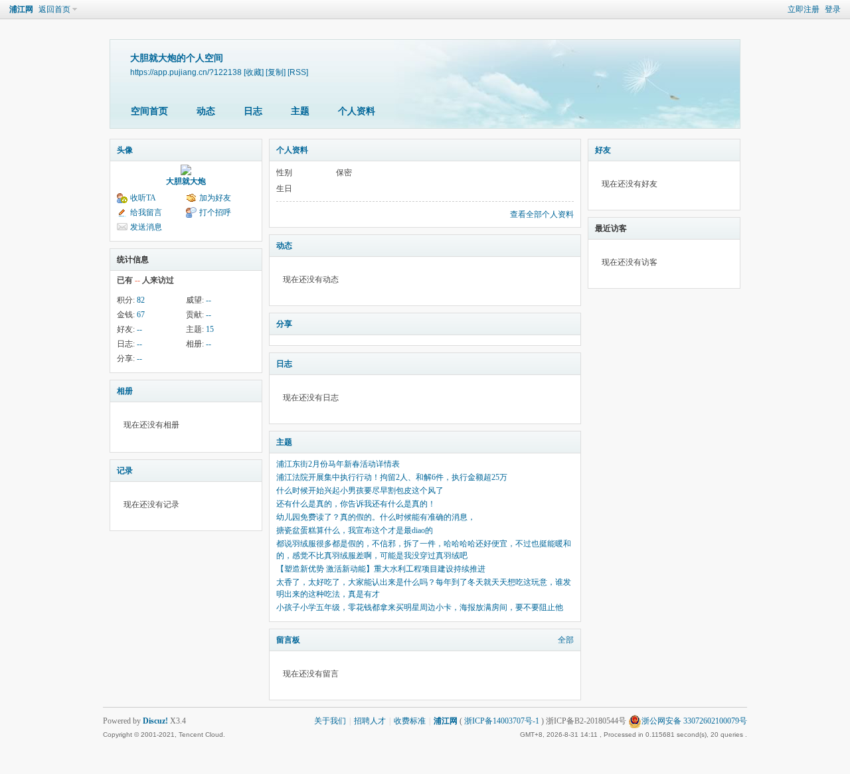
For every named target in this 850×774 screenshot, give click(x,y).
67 (141, 314)
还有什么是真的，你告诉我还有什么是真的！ (356, 503)
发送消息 (146, 227)
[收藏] (254, 72)
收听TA (143, 197)
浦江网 (21, 9)
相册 (125, 391)
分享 (284, 324)
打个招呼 (215, 212)
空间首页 (149, 111)
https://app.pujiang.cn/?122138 (186, 72)
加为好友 (215, 197)
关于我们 (330, 721)
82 (141, 300)
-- (208, 300)
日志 (253, 111)
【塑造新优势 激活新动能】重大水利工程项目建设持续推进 (380, 569)
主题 (300, 111)
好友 (603, 150)
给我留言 (146, 212)
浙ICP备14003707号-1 (501, 721)
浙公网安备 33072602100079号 (694, 721)
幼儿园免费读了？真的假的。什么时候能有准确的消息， (375, 517)
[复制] (276, 72)
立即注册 (803, 9)
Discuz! (155, 721)
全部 (566, 640)
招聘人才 (370, 721)
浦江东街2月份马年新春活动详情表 (338, 464)
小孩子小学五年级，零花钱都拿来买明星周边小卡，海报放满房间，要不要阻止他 (419, 607)
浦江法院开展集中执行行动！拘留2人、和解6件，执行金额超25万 (391, 477)
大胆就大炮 (186, 181)
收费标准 (410, 721)
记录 (125, 470)
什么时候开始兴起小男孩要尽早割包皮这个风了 (360, 490)
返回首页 (54, 9)
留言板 (288, 640)
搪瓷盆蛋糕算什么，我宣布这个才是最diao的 (354, 530)
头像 (125, 150)
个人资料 (356, 111)
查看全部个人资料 (542, 214)
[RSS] (298, 72)
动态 (206, 111)
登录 (833, 9)
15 (210, 329)
